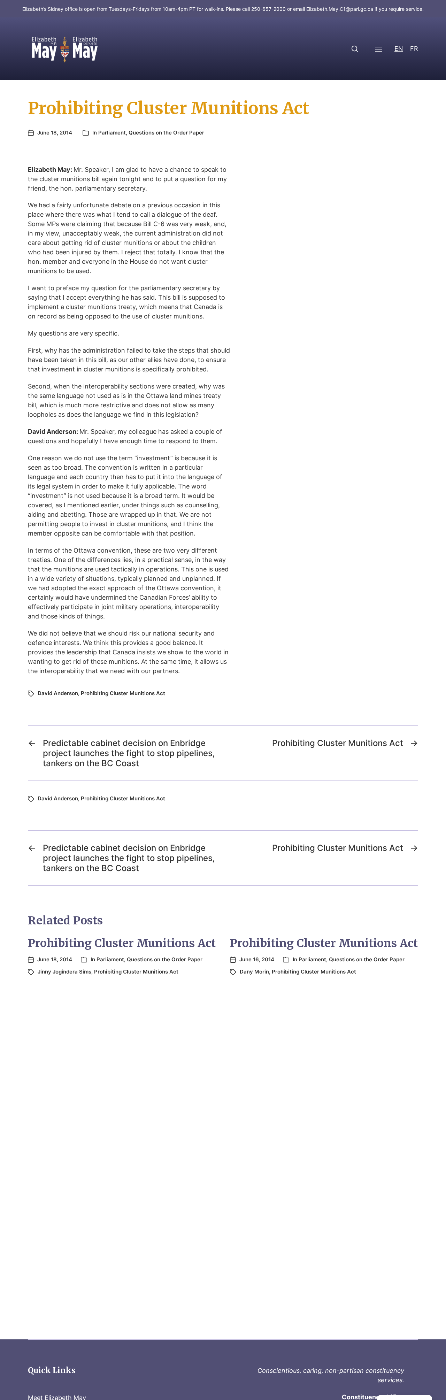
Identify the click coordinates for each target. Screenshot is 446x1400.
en (398, 48)
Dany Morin (254, 971)
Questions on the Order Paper (166, 132)
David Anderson (58, 693)
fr (414, 48)
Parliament (112, 132)
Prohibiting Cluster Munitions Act (123, 693)
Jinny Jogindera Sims (64, 971)
